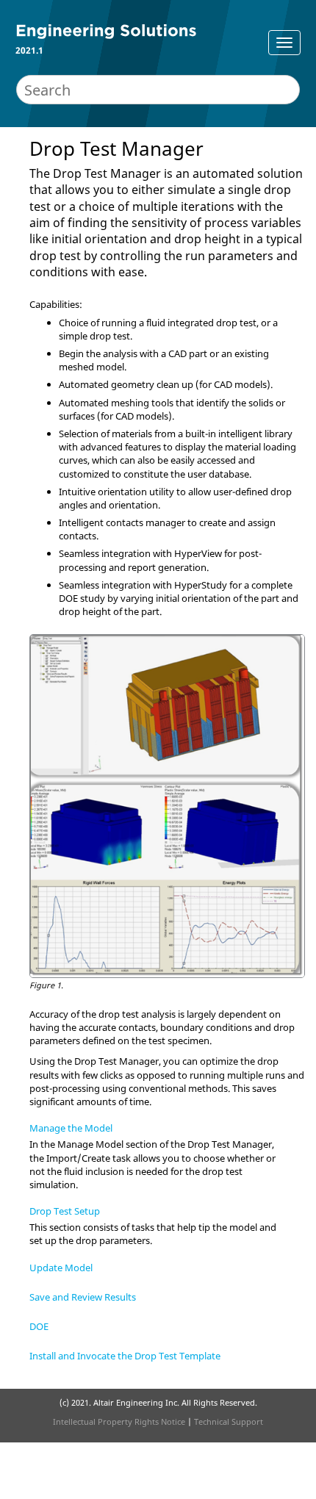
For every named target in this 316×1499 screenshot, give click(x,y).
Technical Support (228, 1421)
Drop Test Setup (64, 1211)
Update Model (61, 1267)
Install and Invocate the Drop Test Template (124, 1355)
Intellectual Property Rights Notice (119, 1421)
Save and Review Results (82, 1297)
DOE (39, 1326)
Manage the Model (70, 1128)
